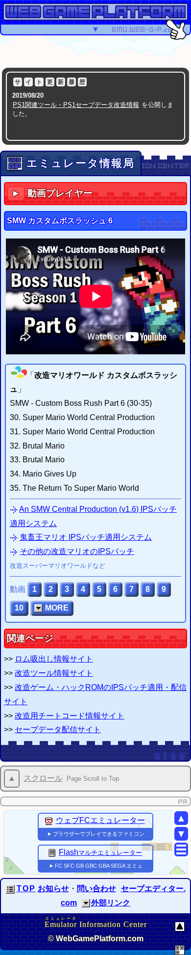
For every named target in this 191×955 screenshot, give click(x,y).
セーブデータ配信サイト (58, 729)
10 (19, 608)
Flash (100, 852)
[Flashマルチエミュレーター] (52, 852)
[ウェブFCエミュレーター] (49, 820)
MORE (57, 608)
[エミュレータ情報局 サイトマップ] (181, 849)
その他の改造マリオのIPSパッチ (77, 551)
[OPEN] (86, 903)
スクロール (43, 778)
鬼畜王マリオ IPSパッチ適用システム (86, 537)
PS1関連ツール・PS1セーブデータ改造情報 (76, 104)
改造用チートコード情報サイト (69, 716)
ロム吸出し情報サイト (54, 659)
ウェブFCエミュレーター (100, 820)
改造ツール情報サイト (54, 673)
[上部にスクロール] (180, 926)
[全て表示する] (169, 130)
